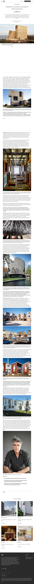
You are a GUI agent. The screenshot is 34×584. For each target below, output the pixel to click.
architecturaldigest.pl (12, 557)
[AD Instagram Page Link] (5, 568)
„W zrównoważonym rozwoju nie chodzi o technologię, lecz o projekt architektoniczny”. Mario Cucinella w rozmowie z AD (15, 481)
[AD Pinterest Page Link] (3, 568)
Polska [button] (22, 1)
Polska (4, 575)
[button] (32, 582)
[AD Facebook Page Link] (1, 568)
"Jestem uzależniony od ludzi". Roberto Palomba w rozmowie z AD (15, 478)
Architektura (4, 517)
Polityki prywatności (28, 578)
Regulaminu (24, 578)
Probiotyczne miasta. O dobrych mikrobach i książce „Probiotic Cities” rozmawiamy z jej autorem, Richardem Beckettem (15, 484)
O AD (26, 556)
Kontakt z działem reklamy (29, 557)
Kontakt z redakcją (28, 558)
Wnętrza (19, 517)
